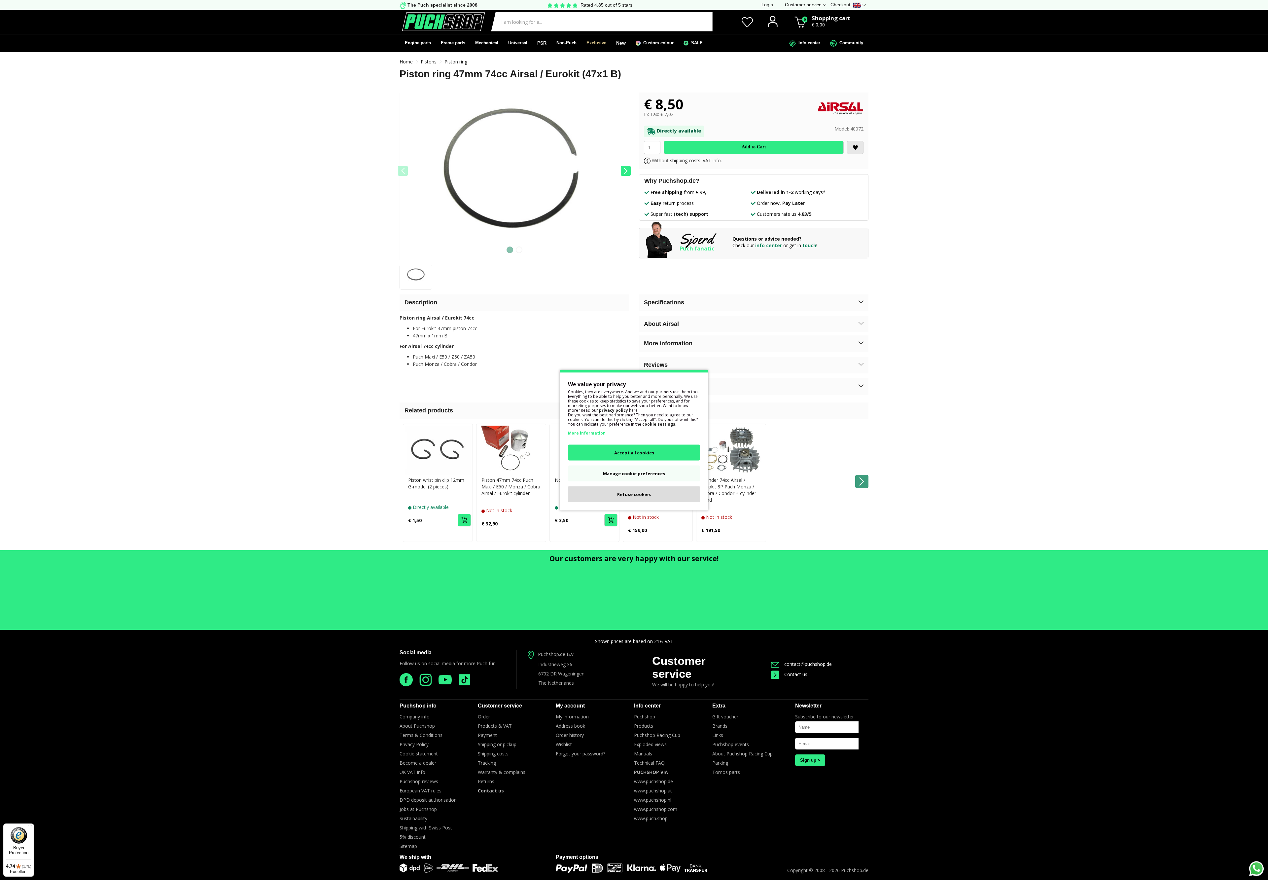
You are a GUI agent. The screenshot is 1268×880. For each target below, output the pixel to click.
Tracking (487, 763)
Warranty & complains (501, 772)
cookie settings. (659, 424)
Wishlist (564, 744)
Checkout (840, 4)
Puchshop (644, 716)
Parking (720, 763)
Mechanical (486, 42)
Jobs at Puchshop (418, 809)
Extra (718, 705)
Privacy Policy (414, 744)
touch (809, 245)
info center (768, 245)
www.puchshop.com (655, 809)
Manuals (643, 753)
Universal (517, 42)
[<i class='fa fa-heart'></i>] (855, 147)
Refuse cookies (634, 494)
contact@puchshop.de (808, 664)
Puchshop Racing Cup (657, 735)
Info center (808, 42)
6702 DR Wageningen (561, 673)
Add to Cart (754, 146)
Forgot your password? (580, 753)
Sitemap (408, 846)
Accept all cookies (634, 452)
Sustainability (413, 818)
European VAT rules (420, 790)
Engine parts (418, 42)
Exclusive (596, 42)
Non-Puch (566, 42)
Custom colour (657, 42)
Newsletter (808, 705)
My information (572, 716)
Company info (415, 716)
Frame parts (453, 42)
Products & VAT (495, 726)
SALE (695, 42)
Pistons (429, 61)
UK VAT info (412, 772)
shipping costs (685, 160)
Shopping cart (831, 18)
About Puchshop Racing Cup (742, 753)
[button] (626, 171)
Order (484, 716)
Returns (486, 781)
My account (570, 705)
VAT (707, 160)
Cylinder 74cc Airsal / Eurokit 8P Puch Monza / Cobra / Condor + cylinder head (728, 490)
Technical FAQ (649, 763)
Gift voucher (725, 716)
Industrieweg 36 (555, 664)
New (621, 43)
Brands (719, 726)
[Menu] (30, 827)
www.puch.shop (651, 818)
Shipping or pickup (497, 744)
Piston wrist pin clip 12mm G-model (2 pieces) (436, 483)
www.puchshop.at (653, 790)
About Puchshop (417, 726)
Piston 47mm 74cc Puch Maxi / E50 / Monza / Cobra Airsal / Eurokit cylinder (510, 486)
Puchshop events (730, 744)
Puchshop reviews (419, 781)
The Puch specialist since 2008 (441, 5)
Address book (570, 726)
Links (717, 735)
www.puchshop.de (653, 781)
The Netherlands (556, 683)
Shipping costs (493, 753)
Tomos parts (726, 772)
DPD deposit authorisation (428, 800)
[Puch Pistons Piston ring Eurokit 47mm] (514, 179)
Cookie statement (419, 753)
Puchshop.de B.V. (556, 654)
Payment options (577, 857)
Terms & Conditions (421, 735)
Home (406, 61)
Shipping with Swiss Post (426, 827)
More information (587, 433)
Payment (487, 735)
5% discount (413, 837)
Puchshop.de (854, 870)
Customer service (679, 667)
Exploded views (650, 744)
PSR (541, 43)
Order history (570, 735)
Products (643, 726)
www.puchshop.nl (652, 800)
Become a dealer (418, 763)
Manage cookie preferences (634, 473)
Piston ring (455, 61)
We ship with (415, 857)
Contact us (795, 674)
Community (850, 42)
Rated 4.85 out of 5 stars (606, 5)
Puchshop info (418, 705)
